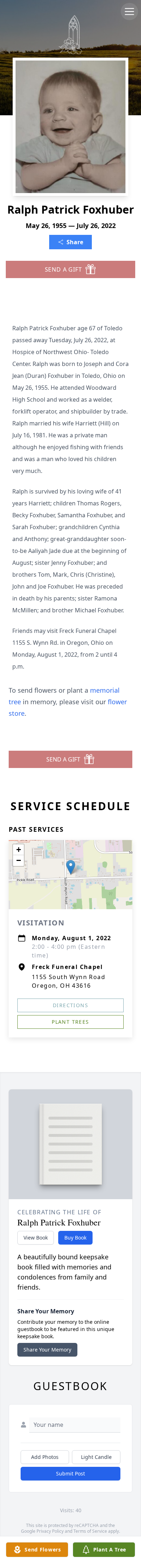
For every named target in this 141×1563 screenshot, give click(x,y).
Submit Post (70, 1473)
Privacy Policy (50, 1531)
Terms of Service (90, 1531)
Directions (70, 1005)
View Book (36, 1237)
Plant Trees (70, 1021)
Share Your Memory (47, 1349)
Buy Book (75, 1237)
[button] (70, 867)
